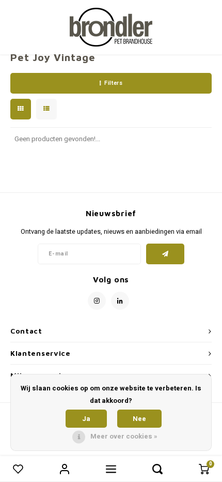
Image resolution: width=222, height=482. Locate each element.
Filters (113, 83)
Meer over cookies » (123, 436)
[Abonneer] (165, 254)
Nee (139, 419)
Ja (86, 419)
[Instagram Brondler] (97, 301)
